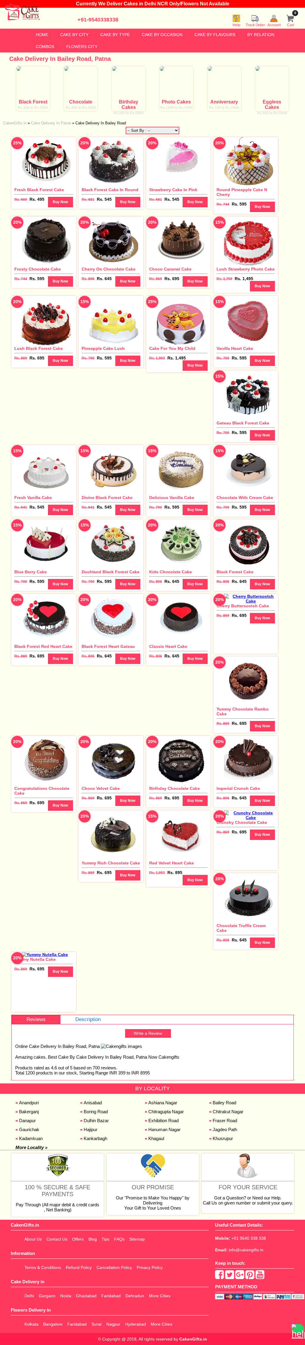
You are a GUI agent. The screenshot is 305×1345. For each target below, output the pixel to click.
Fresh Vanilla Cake (33, 497)
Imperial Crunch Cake (238, 788)
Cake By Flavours (214, 34)
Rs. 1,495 (244, 278)
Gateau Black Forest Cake (243, 423)
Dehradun (134, 1295)
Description (88, 1019)
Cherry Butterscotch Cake (243, 605)
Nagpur (113, 1324)
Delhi (29, 1295)
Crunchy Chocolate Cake (242, 822)
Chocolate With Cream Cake (245, 497)
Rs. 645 (104, 278)
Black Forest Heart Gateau (108, 646)
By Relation (260, 34)
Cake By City (74, 34)
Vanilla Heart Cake (235, 348)
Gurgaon (47, 1295)
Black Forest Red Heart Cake (43, 646)
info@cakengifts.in (246, 1249)
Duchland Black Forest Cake (110, 571)
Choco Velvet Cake (101, 788)
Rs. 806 (88, 279)
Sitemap (137, 1239)
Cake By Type (115, 34)
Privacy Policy (150, 1267)
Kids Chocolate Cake (170, 571)
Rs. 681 (88, 199)
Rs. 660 (20, 199)
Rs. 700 (88, 358)
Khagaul (156, 1138)
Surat (96, 1324)
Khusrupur (223, 1138)
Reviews (36, 1019)
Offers (78, 1239)
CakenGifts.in (193, 1339)
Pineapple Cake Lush (103, 348)
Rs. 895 (174, 872)
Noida (65, 1295)
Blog (92, 1239)
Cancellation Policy (114, 1267)
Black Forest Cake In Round (110, 189)
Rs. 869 (155, 279)
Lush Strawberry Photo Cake (246, 269)
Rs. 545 (104, 199)
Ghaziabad (86, 1295)
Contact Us (56, 1239)
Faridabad (111, 1295)
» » (64, 123)
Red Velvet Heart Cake (171, 863)
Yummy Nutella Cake (35, 959)
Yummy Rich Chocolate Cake (111, 863)
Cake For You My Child (172, 348)
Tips (105, 1239)
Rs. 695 (171, 278)
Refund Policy (79, 1267)
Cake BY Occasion (162, 34)
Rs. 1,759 (224, 279)
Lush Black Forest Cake (38, 348)
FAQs (119, 1239)
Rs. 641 (20, 507)
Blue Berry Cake (30, 571)
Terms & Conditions (42, 1267)
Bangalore (53, 1324)
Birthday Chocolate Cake (174, 788)
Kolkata (31, 1324)
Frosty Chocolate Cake (37, 269)
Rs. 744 (223, 204)
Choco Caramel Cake (170, 269)
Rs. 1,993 (157, 358)
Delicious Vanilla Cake (171, 497)
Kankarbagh (95, 1138)
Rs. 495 (36, 199)
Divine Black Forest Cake (107, 497)
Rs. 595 (239, 204)
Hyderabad (135, 1324)
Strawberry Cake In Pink (173, 189)
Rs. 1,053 (157, 873)
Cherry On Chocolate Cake (109, 269)
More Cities (159, 1295)
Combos (45, 46)
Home (42, 34)
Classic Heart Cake (168, 646)
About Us (33, 1239)
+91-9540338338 (97, 20)
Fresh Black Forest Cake (39, 189)
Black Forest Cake (235, 571)
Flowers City (81, 46)
